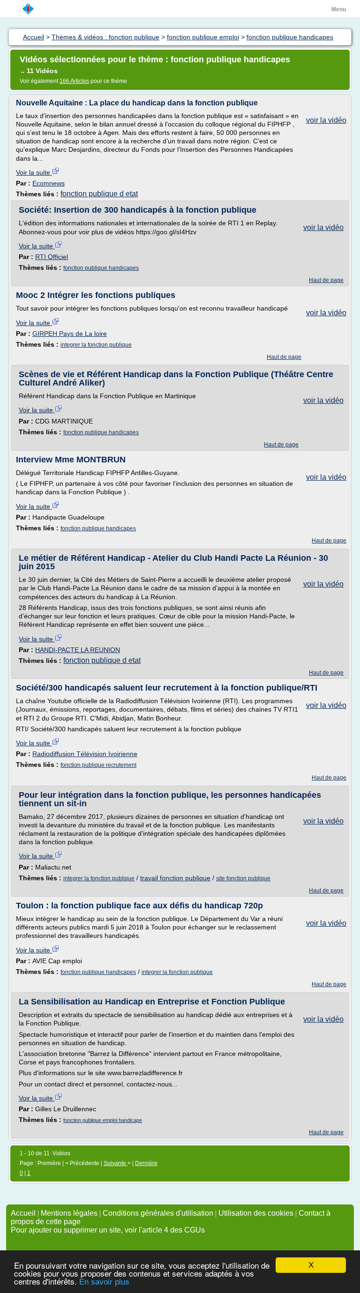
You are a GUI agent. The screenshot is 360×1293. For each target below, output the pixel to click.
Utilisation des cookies (255, 1213)
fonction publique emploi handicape (102, 1120)
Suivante (116, 1163)
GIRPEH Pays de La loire (69, 333)
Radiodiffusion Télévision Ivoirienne (84, 754)
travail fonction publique (175, 878)
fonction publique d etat (99, 194)
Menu (338, 9)
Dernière (146, 1163)
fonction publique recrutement (98, 765)
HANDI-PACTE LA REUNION (77, 650)
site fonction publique (243, 878)
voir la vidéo (326, 120)
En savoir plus (104, 1282)
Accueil (23, 1213)
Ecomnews (48, 183)
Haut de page (326, 280)
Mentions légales (69, 1213)
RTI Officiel (51, 256)
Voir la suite (34, 172)
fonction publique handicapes (101, 268)
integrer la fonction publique (96, 345)
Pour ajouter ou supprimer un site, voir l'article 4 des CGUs (108, 1230)
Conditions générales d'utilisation (158, 1213)
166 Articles (74, 81)
